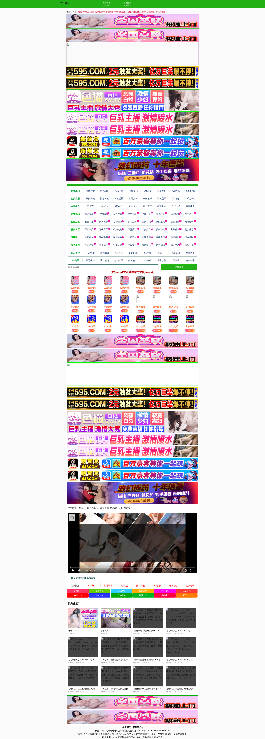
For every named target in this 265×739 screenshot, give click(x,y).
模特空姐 (117, 222)
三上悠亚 (121, 591)
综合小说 (189, 245)
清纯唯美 (103, 237)
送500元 (75, 330)
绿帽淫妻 (143, 591)
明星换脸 (174, 222)
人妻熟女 (146, 229)
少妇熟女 (132, 237)
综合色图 (189, 237)
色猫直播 (104, 631)
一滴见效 (75, 310)
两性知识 (160, 245)
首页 (81, 508)
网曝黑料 (189, 222)
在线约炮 (100, 595)
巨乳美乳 (132, 229)
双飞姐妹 (187, 595)
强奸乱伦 (117, 229)
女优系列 (160, 214)
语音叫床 (165, 595)
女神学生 (89, 222)
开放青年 (78, 591)
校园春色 (132, 245)
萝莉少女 (160, 229)
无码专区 (103, 229)
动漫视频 (174, 214)
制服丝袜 (117, 237)
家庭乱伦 (103, 245)
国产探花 (146, 222)
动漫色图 (174, 237)
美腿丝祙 (100, 591)
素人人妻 (103, 222)
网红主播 (160, 222)
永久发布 (127, 2)
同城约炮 (121, 595)
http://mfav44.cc (127, 5)
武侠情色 (146, 245)
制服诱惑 (189, 229)
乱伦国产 (132, 222)
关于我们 (126, 727)
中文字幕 (132, 214)
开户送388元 (140, 330)
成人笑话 (174, 245)
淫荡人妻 (117, 245)
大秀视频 (174, 229)
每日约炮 (140, 291)
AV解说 (103, 214)
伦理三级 (146, 214)
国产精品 (89, 229)
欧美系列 (189, 214)
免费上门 (75, 291)
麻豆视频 (117, 214)
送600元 (141, 311)
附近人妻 (143, 595)
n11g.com (64, 2)
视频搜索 (179, 267)
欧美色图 (160, 237)
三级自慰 (187, 591)
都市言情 (89, 245)
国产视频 (89, 214)
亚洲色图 (146, 237)
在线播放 (75, 585)
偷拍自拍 (89, 237)
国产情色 (165, 591)
